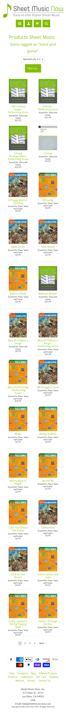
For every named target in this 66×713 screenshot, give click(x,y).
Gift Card (41, 676)
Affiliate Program (48, 673)
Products (13, 676)
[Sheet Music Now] (33, 10)
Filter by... (33, 68)
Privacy (31, 680)
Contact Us (44, 680)
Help (11, 673)
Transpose (22, 673)
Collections (27, 676)
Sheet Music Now (32, 707)
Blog (33, 673)
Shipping (53, 676)
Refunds (20, 680)
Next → (43, 643)
